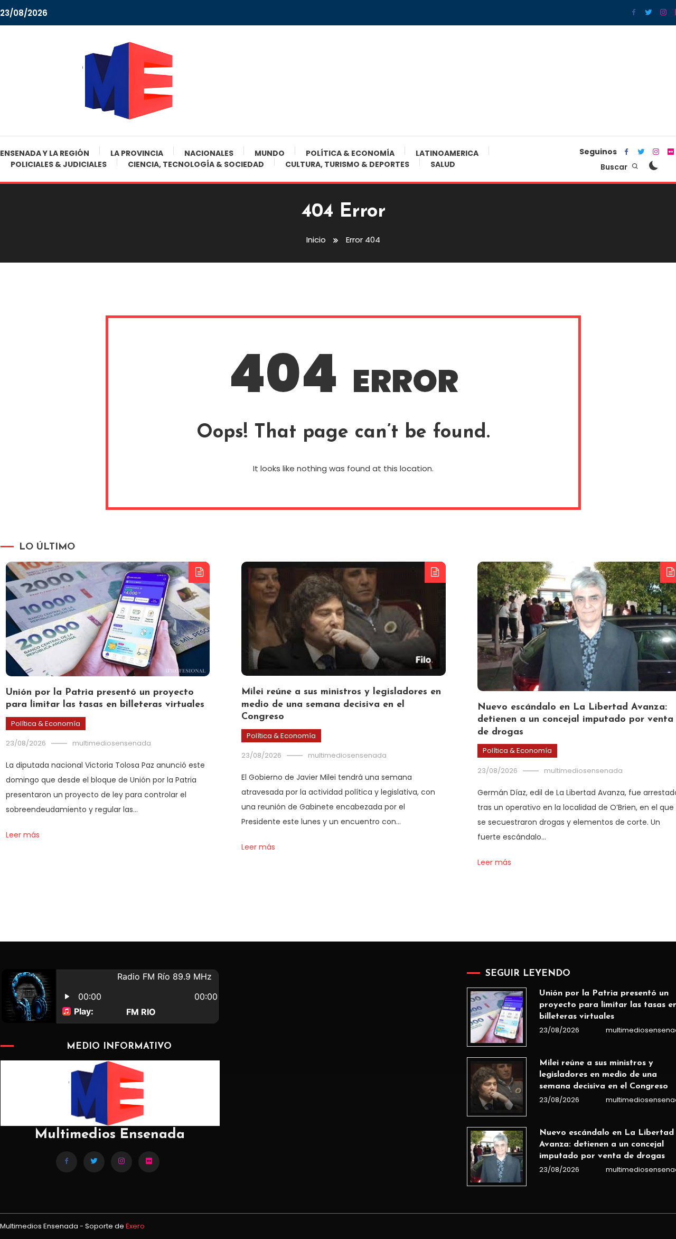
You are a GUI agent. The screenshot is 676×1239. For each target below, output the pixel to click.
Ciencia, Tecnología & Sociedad (196, 164)
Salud (442, 164)
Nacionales (208, 153)
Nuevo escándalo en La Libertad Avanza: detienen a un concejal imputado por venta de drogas (575, 720)
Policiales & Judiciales (59, 164)
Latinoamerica (447, 153)
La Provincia (136, 153)
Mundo (270, 153)
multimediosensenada (111, 743)
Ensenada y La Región (44, 153)
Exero (135, 1226)
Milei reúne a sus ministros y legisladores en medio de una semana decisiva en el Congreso (341, 704)
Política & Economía (350, 153)
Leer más (23, 835)
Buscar (614, 167)
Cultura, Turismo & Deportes (347, 164)
